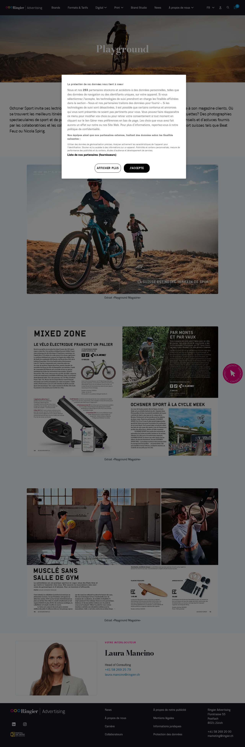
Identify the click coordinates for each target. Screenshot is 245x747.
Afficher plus (108, 168)
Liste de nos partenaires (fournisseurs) (91, 155)
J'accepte (137, 168)
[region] (124, 127)
